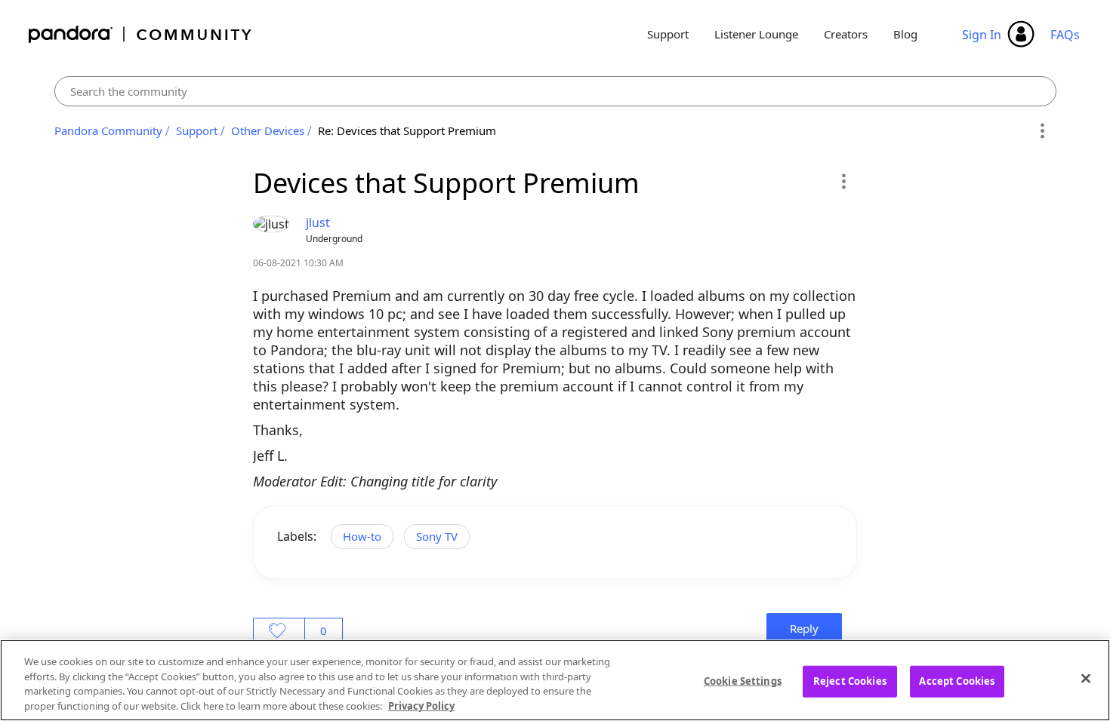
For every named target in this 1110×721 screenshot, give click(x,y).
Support (668, 33)
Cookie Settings (743, 681)
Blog (905, 33)
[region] (555, 680)
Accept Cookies (956, 681)
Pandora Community (140, 34)
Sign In (981, 34)
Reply (804, 628)
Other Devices (267, 130)
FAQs (1065, 34)
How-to (362, 536)
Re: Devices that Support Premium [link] (407, 130)
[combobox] (555, 91)
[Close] (1085, 678)
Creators (846, 33)
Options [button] (1042, 131)
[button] (843, 181)
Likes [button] (279, 630)
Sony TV (437, 536)
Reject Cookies (849, 681)
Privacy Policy (421, 705)
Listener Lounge (756, 33)
